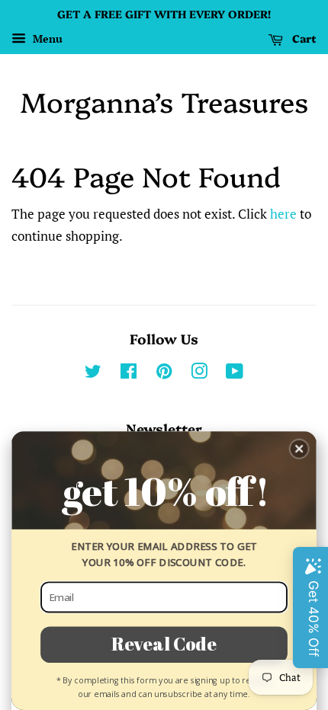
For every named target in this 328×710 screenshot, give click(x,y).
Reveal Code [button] (164, 643)
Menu (46, 38)
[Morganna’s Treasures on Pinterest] (164, 373)
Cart (303, 38)
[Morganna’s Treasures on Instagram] (199, 373)
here (283, 213)
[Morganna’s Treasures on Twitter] (93, 373)
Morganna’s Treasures (164, 101)
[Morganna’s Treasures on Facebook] (128, 373)
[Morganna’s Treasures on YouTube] (234, 373)
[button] (299, 449)
